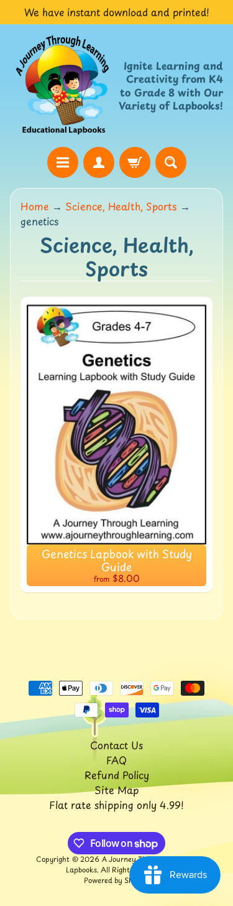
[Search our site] (170, 162)
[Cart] (134, 162)
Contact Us (116, 744)
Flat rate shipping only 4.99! (116, 804)
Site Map (116, 789)
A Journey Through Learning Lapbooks (132, 864)
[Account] (98, 162)
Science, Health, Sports (121, 205)
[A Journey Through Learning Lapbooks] (63, 85)
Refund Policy (117, 774)
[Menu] (62, 162)
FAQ (116, 759)
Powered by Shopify (117, 880)
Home (35, 205)
